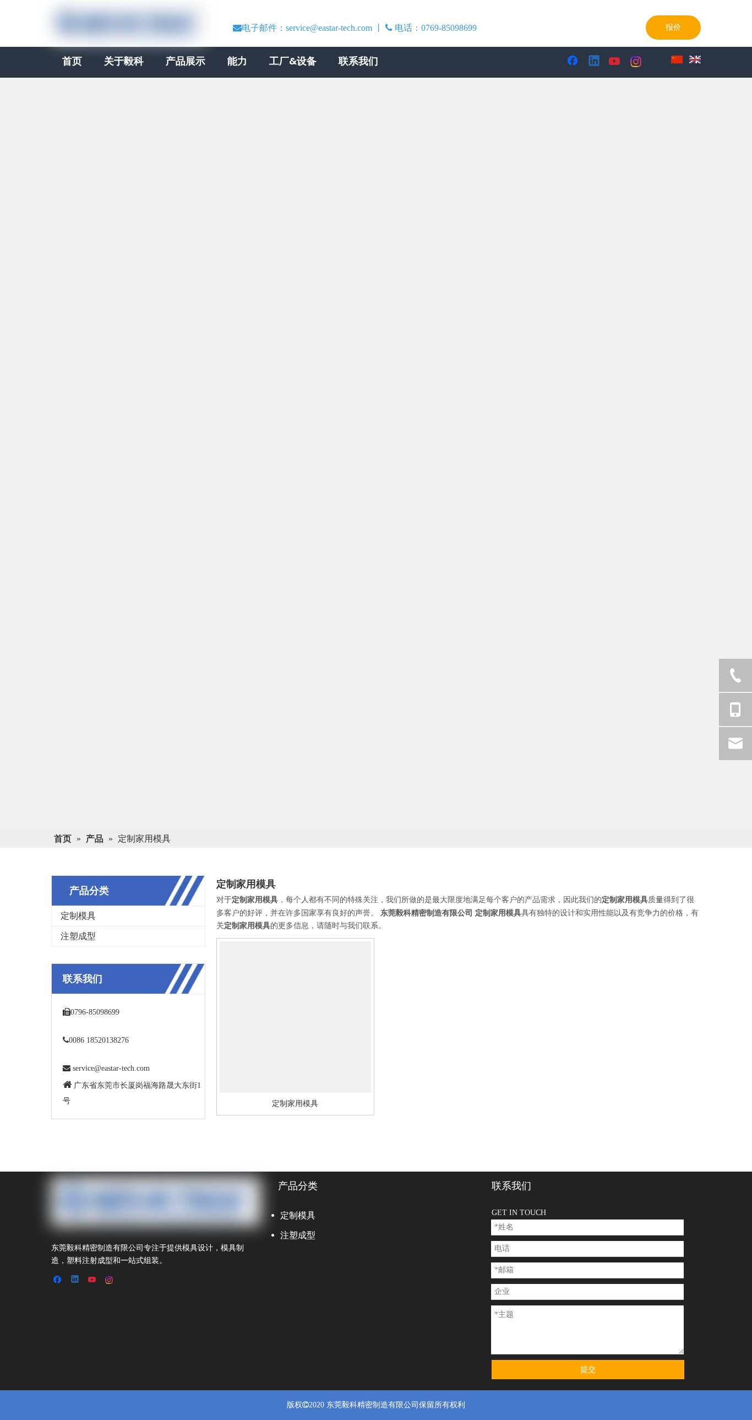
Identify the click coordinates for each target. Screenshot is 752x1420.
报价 (673, 27)
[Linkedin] (594, 62)
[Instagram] (636, 62)
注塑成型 (78, 936)
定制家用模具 (295, 1103)
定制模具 (78, 915)
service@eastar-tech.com (111, 1068)
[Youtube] (615, 62)
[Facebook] (573, 62)
